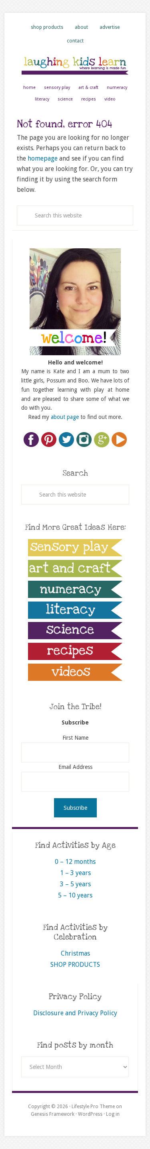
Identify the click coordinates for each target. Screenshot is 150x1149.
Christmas (75, 953)
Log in (113, 1114)
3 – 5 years (75, 884)
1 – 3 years (75, 873)
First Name (75, 737)
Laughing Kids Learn (75, 65)
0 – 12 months (75, 861)
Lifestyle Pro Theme (93, 1106)
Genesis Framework (52, 1114)
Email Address (75, 767)
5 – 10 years (75, 895)
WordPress (90, 1114)
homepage (43, 158)
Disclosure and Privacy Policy (75, 1013)
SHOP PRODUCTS (75, 964)
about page (65, 417)
